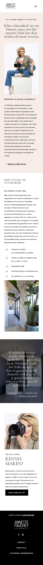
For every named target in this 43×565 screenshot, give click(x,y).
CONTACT (21, 542)
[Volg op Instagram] (23, 534)
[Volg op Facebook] (18, 534)
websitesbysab (28, 515)
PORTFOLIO (22, 548)
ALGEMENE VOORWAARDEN (21, 553)
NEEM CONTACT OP (17, 493)
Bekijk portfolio (17, 164)
